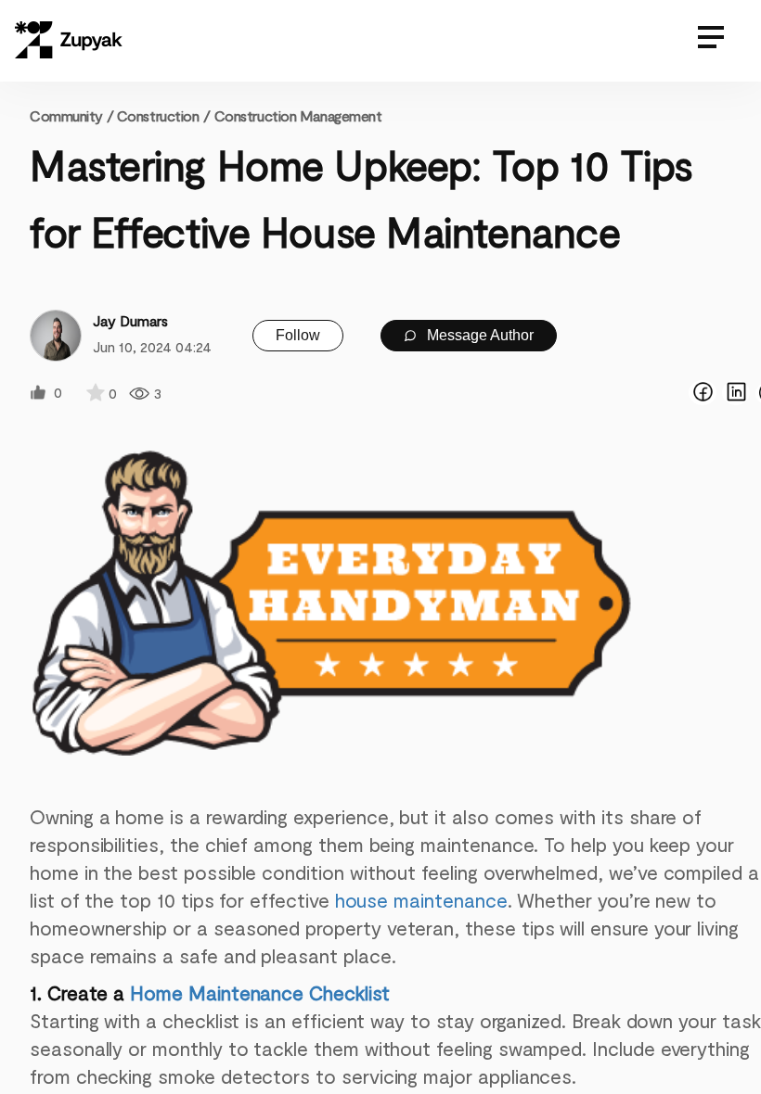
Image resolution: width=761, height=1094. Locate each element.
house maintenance (421, 899)
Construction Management (298, 115)
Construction (158, 115)
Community (71, 115)
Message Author (478, 335)
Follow (298, 335)
